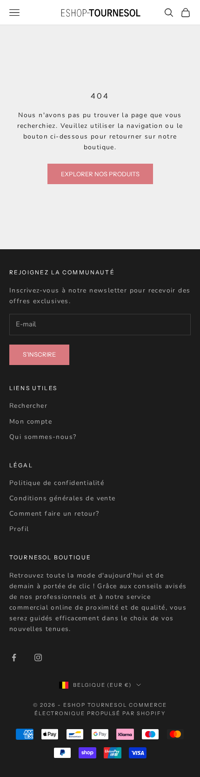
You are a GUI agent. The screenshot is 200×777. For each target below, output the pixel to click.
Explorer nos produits (100, 174)
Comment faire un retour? (54, 513)
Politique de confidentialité (56, 482)
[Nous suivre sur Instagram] (38, 657)
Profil (19, 529)
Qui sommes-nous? (42, 436)
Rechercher (28, 405)
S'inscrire (39, 354)
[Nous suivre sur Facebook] (14, 657)
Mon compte (30, 421)
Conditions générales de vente (62, 498)
